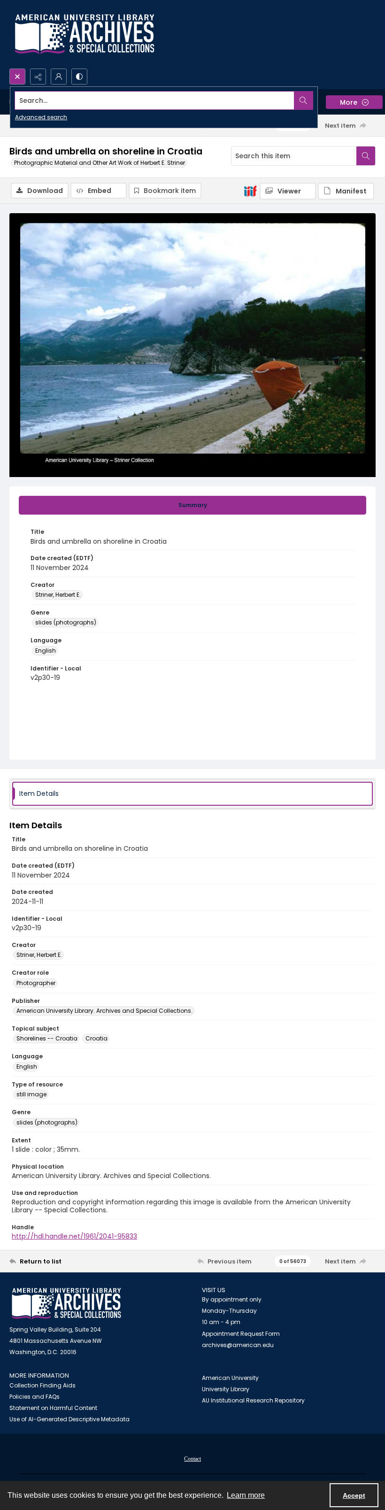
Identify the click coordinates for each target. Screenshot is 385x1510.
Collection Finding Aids (42, 1385)
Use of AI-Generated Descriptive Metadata (69, 1419)
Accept (354, 1495)
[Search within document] (365, 155)
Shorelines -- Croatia (46, 1038)
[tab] (192, 505)
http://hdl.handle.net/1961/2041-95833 (74, 1236)
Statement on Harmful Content (53, 1408)
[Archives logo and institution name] (84, 34)
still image (31, 1094)
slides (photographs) (65, 622)
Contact (192, 1459)
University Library (225, 1389)
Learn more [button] (246, 1495)
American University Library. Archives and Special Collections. (104, 1011)
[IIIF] (250, 191)
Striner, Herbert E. (58, 595)
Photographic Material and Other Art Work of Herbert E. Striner (99, 163)
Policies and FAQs (34, 1397)
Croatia (96, 1038)
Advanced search (41, 117)
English (45, 651)
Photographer (35, 983)
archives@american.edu (238, 1345)
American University (230, 1378)
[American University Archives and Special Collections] (66, 1304)
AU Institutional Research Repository (253, 1400)
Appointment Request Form (241, 1334)
